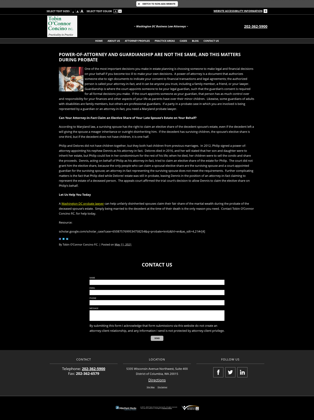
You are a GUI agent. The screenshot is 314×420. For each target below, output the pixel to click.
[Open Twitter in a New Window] (230, 372)
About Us (114, 40)
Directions (157, 380)
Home (99, 40)
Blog (195, 40)
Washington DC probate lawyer (82, 203)
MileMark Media (167, 408)
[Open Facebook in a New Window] (218, 372)
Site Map (151, 387)
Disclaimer (162, 387)
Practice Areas (165, 40)
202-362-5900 (255, 26)
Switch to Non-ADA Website (158, 3)
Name (92, 278)
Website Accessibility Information (238, 11)
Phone (93, 298)
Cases (183, 40)
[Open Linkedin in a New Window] (242, 372)
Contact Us (211, 40)
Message (94, 308)
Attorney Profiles (137, 40)
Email (92, 288)
